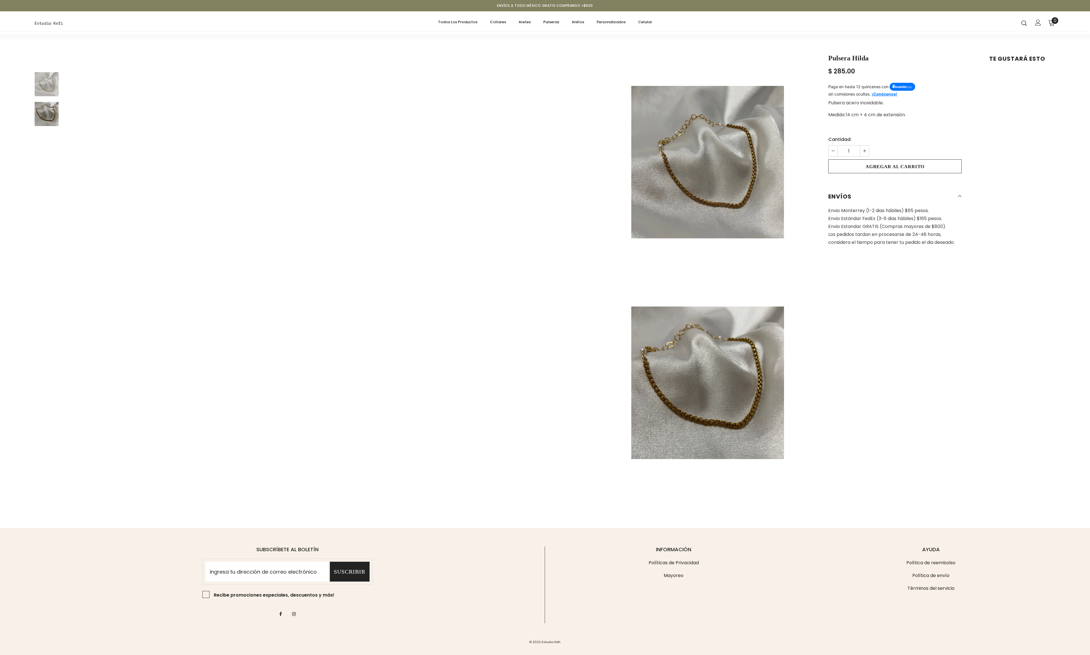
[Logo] (68, 22)
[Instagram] (294, 614)
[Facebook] (281, 614)
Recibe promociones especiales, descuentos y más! (274, 595)
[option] (707, 162)
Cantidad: (840, 139)
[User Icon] (1038, 22)
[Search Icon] (1024, 23)
